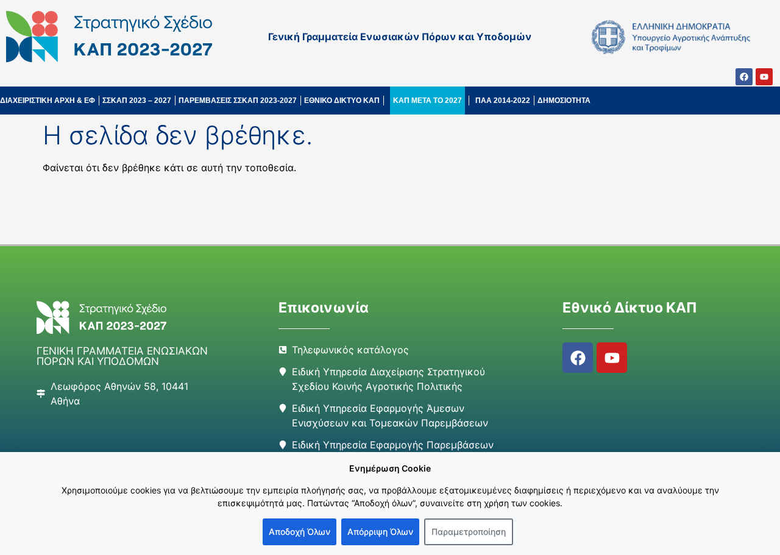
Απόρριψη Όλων (380, 531)
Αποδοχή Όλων (299, 531)
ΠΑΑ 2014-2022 (502, 100)
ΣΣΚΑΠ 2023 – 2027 (136, 100)
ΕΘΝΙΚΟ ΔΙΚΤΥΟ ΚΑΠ (342, 100)
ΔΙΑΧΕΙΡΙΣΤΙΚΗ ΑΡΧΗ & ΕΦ (47, 100)
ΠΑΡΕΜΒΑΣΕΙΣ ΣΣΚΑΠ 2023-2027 (238, 100)
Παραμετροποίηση (468, 531)
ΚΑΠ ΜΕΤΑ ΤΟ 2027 (427, 100)
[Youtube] (764, 76)
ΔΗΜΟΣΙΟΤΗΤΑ (563, 100)
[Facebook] (744, 76)
